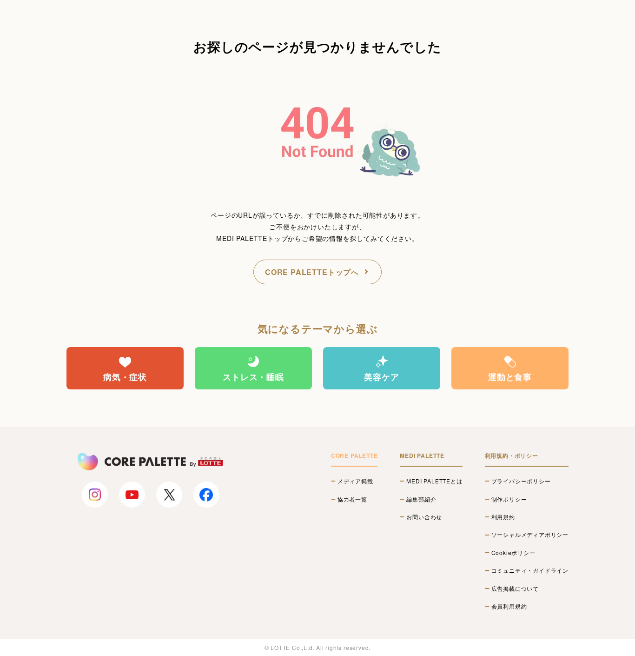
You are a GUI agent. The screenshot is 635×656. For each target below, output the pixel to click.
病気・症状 (125, 377)
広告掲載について (515, 588)
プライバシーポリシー (521, 481)
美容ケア (381, 377)
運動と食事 (510, 377)
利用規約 (503, 517)
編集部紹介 (421, 499)
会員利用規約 (509, 606)
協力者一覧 (352, 499)
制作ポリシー (509, 499)
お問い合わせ (424, 517)
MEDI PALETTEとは (434, 481)
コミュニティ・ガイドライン (530, 570)
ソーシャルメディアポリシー (530, 534)
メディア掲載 (355, 481)
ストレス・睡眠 (253, 377)
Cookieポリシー (513, 552)
